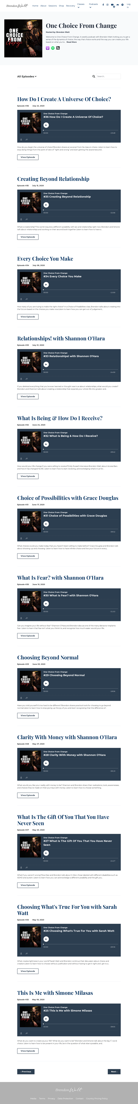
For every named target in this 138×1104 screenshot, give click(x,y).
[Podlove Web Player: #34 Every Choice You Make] (69, 285)
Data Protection (65, 1098)
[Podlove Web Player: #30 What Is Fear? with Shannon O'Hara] (69, 604)
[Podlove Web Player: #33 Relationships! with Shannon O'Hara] (69, 365)
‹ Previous (26, 1071)
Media (33, 1098)
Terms (42, 1098)
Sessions (53, 6)
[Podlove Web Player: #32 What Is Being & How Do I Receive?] (69, 445)
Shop (61, 6)
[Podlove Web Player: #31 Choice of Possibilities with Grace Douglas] (69, 525)
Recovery (70, 6)
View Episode (28, 157)
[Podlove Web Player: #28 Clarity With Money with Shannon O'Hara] (69, 764)
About (43, 6)
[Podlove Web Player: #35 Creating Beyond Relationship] (69, 206)
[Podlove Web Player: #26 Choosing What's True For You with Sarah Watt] (69, 940)
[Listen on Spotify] (53, 48)
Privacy (51, 1098)
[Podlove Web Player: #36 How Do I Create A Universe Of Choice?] (69, 126)
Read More (72, 42)
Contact (79, 1098)
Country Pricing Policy (97, 1098)
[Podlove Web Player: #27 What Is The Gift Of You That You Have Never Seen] (69, 852)
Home (35, 6)
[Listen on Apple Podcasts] (47, 48)
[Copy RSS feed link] (58, 48)
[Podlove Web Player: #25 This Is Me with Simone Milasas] (69, 1020)
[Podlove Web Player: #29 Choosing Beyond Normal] (69, 684)
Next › (114, 1071)
